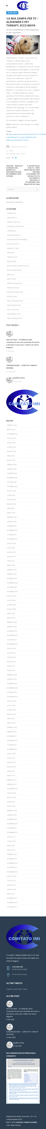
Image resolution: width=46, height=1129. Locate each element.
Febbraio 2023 (12, 465)
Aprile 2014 (11, 894)
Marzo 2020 (11, 618)
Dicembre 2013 (12, 898)
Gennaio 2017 (12, 784)
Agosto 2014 (11, 876)
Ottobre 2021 (12, 535)
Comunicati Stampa (14, 226)
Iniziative (10, 261)
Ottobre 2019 (12, 640)
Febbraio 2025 (12, 425)
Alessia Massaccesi (20, 147)
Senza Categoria (13, 301)
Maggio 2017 (11, 767)
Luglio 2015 (11, 837)
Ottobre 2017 (12, 745)
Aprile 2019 (11, 666)
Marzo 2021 (11, 565)
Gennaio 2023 (12, 469)
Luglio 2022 (11, 495)
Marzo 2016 (11, 806)
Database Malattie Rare (15, 240)
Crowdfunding (12, 235)
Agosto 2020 (11, 596)
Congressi (10, 231)
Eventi (9, 253)
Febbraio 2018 (12, 727)
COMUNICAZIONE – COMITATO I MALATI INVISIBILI (21, 366)
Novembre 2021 (12, 530)
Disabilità (12, 154)
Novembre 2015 (12, 824)
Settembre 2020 (12, 592)
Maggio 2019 (11, 662)
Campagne (10, 218)
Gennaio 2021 (12, 574)
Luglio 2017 (11, 758)
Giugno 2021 (11, 552)
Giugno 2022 (11, 500)
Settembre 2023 (12, 434)
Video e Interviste (13, 318)
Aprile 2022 (11, 508)
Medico (9, 275)
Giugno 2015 (11, 841)
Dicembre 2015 (12, 819)
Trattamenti (11, 314)
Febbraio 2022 (12, 517)
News (18, 154)
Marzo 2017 (11, 776)
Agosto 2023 (11, 438)
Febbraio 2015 (12, 854)
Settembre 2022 (12, 486)
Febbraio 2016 (12, 811)
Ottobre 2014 (12, 867)
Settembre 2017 (12, 749)
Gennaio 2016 (12, 815)
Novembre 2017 (12, 740)
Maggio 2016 (11, 797)
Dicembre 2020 (12, 578)
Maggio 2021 (11, 557)
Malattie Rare (12, 270)
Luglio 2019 (11, 653)
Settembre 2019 (12, 644)
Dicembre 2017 (12, 736)
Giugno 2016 (11, 793)
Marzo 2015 (11, 850)
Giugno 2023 (11, 447)
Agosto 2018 (11, 701)
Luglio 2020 (11, 600)
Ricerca (22, 154)
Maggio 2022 (11, 504)
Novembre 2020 (12, 583)
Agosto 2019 (11, 649)
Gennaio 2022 (12, 522)
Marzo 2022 (11, 513)
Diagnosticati (12, 244)
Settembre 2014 (12, 872)
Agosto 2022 (11, 491)
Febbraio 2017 (12, 780)
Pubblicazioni (12, 288)
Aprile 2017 (11, 771)
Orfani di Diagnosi (13, 283)
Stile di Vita (11, 310)
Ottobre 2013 (12, 907)
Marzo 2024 (11, 430)
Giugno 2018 (11, 710)
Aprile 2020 (11, 613)
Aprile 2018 (11, 719)
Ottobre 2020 (12, 587)
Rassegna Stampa (13, 292)
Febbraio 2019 (12, 675)
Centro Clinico (12, 222)
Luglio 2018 (11, 705)
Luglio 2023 (11, 443)
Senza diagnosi (12, 305)
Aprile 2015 (11, 846)
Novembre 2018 (12, 688)
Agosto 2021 (11, 543)
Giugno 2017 (11, 762)
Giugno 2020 (11, 605)
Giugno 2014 (11, 885)
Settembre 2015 (12, 832)
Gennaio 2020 (12, 627)
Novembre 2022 (12, 478)
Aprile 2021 (11, 561)
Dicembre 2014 (12, 859)
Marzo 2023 (11, 460)
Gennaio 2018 (12, 732)
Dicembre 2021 (12, 526)
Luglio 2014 (11, 881)
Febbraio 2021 (12, 570)
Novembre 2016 (12, 789)
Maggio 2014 (11, 889)
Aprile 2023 (11, 456)
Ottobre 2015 (12, 828)
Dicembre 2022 (12, 473)
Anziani (9, 213)
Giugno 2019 (11, 657)
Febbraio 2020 (12, 622)
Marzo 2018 (11, 723)
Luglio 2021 (11, 548)
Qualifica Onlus (19, 378)
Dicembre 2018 (12, 684)
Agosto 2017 (11, 754)
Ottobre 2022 (12, 482)
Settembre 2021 (12, 539)
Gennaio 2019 (12, 679)
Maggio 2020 (11, 609)
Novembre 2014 (12, 863)
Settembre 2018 (12, 697)
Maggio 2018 (11, 714)
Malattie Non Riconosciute (17, 266)
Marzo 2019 (11, 670)
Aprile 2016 (11, 802)
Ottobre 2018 (12, 692)
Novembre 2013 (12, 903)
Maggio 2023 (11, 451)
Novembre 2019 (12, 635)
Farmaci (10, 257)
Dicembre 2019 (12, 631)
